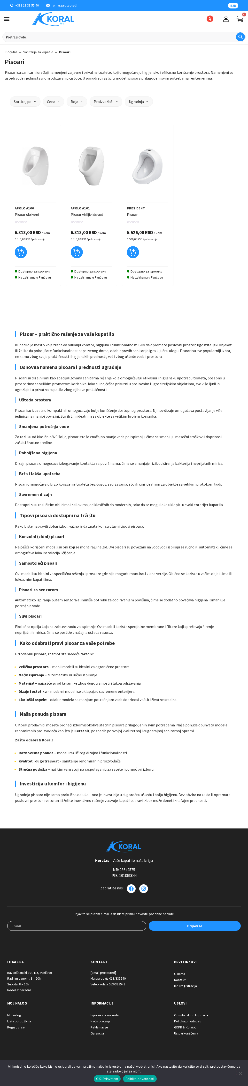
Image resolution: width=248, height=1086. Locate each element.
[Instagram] (143, 888)
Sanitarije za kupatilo (38, 52)
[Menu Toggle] (7, 19)
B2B (233, 5)
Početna (11, 52)
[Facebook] (131, 888)
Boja (74, 101)
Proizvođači (103, 101)
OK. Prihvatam (107, 1079)
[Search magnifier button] (240, 36)
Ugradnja (136, 101)
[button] (21, 254)
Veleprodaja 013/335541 (108, 984)
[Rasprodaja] (210, 18)
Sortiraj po (22, 101)
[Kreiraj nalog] (226, 18)
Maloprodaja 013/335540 (108, 978)
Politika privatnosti (139, 1079)
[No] (240, 1073)
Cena (51, 101)
